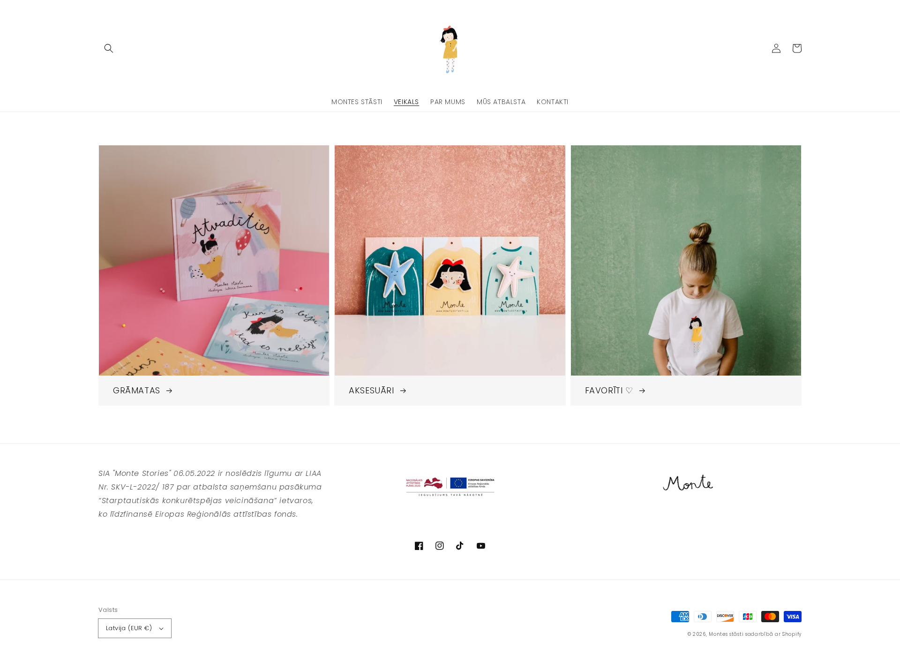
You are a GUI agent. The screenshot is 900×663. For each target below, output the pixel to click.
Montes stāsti (726, 634)
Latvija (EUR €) (129, 628)
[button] (108, 48)
